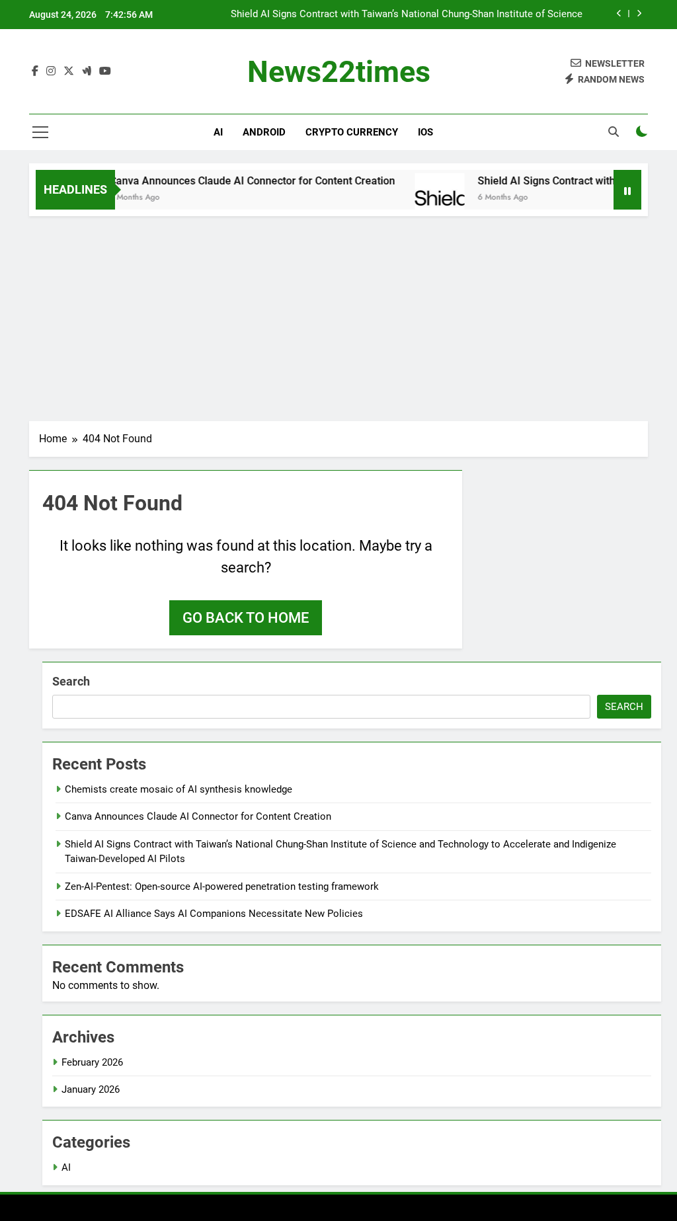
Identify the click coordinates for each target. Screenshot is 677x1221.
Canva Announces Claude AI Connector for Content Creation (238, 181)
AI (218, 132)
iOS (425, 132)
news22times (338, 71)
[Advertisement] (338, 315)
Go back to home (245, 618)
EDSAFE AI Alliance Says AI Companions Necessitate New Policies (214, 914)
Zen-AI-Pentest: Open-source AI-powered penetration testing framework (222, 886)
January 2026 (90, 1089)
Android (264, 132)
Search (71, 681)
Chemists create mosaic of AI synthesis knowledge (178, 789)
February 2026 (92, 1062)
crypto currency (351, 132)
